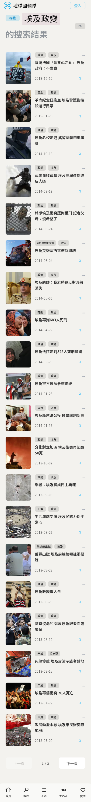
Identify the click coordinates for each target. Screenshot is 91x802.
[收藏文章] (79, 78)
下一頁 (72, 763)
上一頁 (18, 763)
